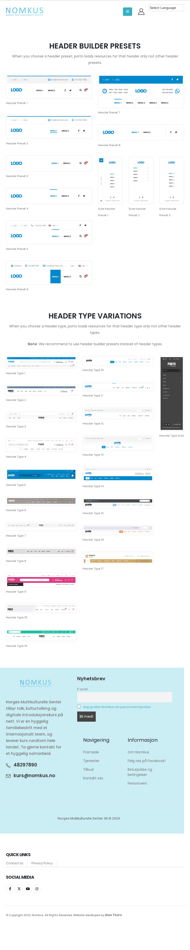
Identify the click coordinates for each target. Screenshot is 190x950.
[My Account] (141, 11)
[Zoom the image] (49, 77)
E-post (82, 689)
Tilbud (88, 769)
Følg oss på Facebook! (147, 760)
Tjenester (91, 760)
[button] (127, 11)
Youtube (28, 889)
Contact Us (14, 863)
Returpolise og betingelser (140, 772)
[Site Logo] (24, 11)
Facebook (10, 889)
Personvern (137, 783)
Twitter (19, 889)
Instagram (37, 889)
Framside (91, 752)
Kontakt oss (93, 778)
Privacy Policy (42, 863)
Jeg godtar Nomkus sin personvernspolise (117, 707)
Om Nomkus (138, 752)
